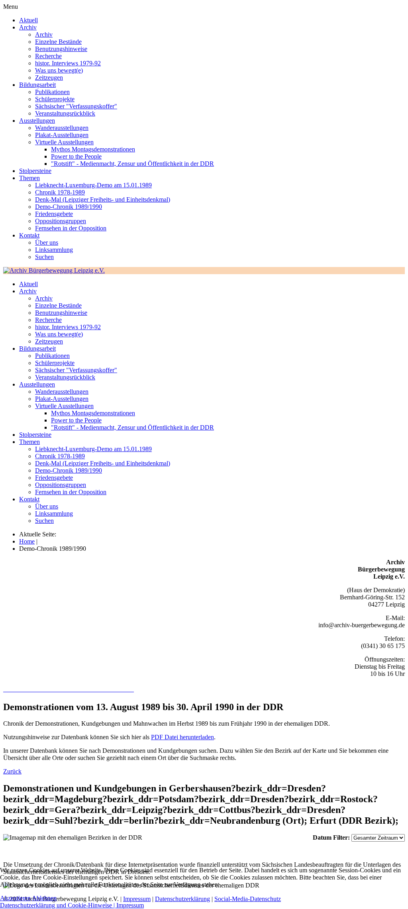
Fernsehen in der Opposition (70, 228)
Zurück (12, 771)
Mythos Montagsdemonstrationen (93, 149)
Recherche (48, 56)
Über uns (46, 242)
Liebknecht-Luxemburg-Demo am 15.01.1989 (93, 185)
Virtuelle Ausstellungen (64, 142)
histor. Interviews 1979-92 (68, 63)
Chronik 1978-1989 (60, 192)
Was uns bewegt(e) (59, 70)
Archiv (28, 27)
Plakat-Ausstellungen (61, 135)
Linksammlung (54, 249)
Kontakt (29, 235)
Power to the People (76, 156)
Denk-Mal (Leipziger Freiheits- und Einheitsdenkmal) (102, 199)
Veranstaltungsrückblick (65, 113)
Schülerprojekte (55, 99)
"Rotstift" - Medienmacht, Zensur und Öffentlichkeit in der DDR (132, 163)
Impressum (130, 905)
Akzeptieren (15, 898)
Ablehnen (44, 898)
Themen (29, 178)
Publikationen (52, 91)
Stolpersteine (35, 170)
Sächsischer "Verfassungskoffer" (76, 106)
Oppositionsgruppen (60, 221)
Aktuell (28, 20)
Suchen (44, 256)
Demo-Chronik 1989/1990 (68, 206)
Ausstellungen (37, 120)
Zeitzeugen (49, 77)
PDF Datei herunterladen (182, 737)
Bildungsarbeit (37, 84)
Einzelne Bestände (58, 41)
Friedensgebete (54, 213)
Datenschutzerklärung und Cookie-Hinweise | (58, 905)
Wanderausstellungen (61, 127)
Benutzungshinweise (61, 48)
